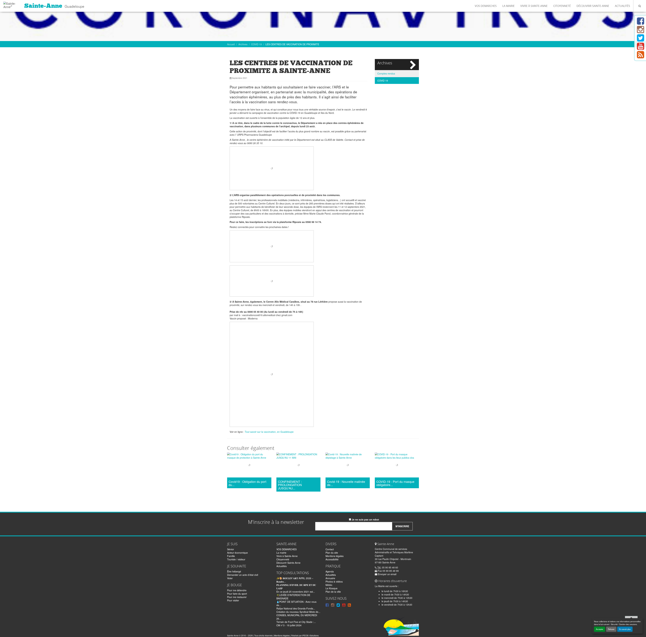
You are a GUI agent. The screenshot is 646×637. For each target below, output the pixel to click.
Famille (231, 556)
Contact (330, 549)
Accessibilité (332, 559)
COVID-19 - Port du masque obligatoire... (395, 483)
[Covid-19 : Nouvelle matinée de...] (348, 465)
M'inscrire (402, 526)
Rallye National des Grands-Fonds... (295, 608)
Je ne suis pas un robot (365, 519)
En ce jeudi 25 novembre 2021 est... (295, 591)
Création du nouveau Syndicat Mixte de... (298, 611)
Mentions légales (335, 556)
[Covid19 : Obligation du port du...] (249, 465)
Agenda (330, 571)
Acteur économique (237, 552)
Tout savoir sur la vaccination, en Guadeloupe (269, 431)
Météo (329, 585)
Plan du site (332, 552)
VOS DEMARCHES (486, 6)
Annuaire (330, 578)
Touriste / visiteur (236, 559)
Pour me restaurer (237, 597)
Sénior (230, 549)
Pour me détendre (236, 590)
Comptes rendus (386, 73)
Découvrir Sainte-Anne (593, 6)
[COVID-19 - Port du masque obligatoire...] (397, 465)
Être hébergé (234, 571)
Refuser (611, 629)
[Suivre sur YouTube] (640, 48)
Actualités (622, 6)
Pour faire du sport (237, 593)
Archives (242, 44)
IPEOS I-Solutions (310, 635)
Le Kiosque (331, 588)
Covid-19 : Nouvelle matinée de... (346, 483)
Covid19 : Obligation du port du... (247, 483)
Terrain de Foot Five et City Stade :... (296, 622)
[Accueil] (11, 4)
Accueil (231, 44)
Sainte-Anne (43, 5)
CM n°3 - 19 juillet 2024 (288, 625)
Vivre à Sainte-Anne (534, 6)
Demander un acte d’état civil (242, 574)
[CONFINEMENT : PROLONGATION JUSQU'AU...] (298, 465)
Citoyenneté (562, 6)
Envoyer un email (386, 574)
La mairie (508, 6)
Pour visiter (233, 600)
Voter (230, 578)
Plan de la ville (333, 591)
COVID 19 (256, 44)
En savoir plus (625, 629)
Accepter (599, 629)
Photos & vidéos (334, 581)
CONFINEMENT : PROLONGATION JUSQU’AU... (290, 485)
